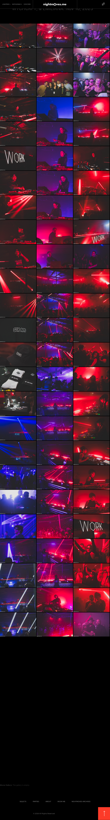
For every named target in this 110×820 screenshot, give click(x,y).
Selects (23, 801)
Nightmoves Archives (81, 801)
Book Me (61, 801)
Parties (36, 801)
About (48, 801)
